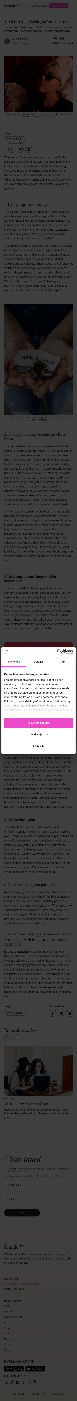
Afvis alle (38, 746)
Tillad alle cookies (38, 722)
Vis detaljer (37, 734)
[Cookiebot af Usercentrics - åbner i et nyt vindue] (57, 651)
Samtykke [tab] (14, 661)
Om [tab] (63, 661)
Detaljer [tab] (39, 661)
